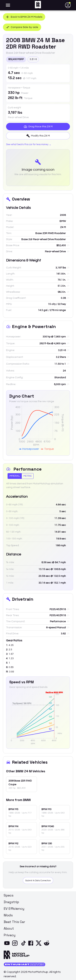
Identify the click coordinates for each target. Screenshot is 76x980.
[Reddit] (47, 945)
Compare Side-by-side (24, 27)
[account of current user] (8, 5)
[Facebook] (31, 945)
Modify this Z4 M (40, 135)
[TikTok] (23, 945)
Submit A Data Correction (38, 880)
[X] (39, 945)
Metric (27, 476)
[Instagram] (16, 945)
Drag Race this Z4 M (40, 126)
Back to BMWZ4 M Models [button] (26, 17)
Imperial (14, 476)
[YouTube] (8, 945)
